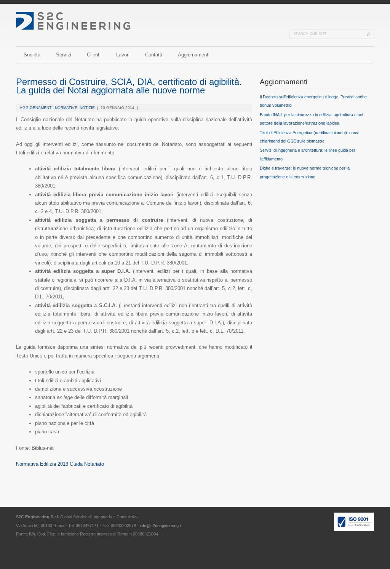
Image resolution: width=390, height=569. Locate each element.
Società (32, 55)
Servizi (63, 55)
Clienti (94, 55)
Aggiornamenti (193, 55)
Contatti (153, 55)
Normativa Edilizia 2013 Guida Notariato (60, 464)
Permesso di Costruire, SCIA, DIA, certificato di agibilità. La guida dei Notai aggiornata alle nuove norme (129, 86)
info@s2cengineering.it (161, 525)
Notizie (87, 108)
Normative (66, 108)
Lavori (122, 55)
